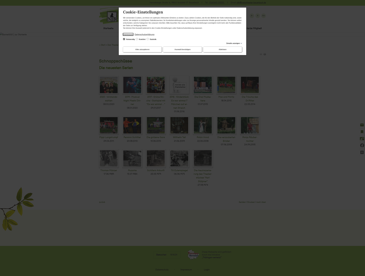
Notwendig (130, 39)
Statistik (152, 39)
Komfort (142, 39)
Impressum (128, 34)
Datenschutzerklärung (144, 34)
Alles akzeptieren (142, 49)
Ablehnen (222, 49)
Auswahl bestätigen (182, 49)
